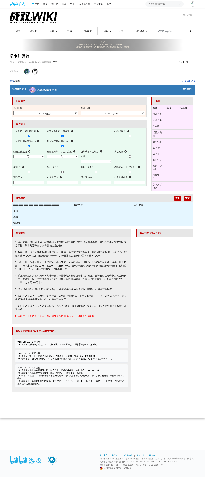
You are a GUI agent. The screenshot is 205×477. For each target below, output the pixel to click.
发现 (64, 4)
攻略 (70, 31)
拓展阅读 (87, 31)
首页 (45, 4)
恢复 (177, 198)
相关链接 (140, 31)
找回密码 (128, 455)
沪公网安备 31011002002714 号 (117, 468)
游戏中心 (103, 455)
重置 (187, 198)
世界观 (105, 31)
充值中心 (98, 4)
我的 (109, 4)
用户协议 (153, 455)
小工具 (122, 31)
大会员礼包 (84, 4)
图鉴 (52, 31)
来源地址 (188, 89)
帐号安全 (116, 455)
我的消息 (187, 15)
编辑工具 (35, 31)
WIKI (72, 4)
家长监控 (140, 455)
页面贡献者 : (15, 71)
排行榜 (54, 4)
